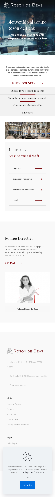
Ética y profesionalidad (18, 424)
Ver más (10, 263)
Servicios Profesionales (23, 189)
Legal (15, 200)
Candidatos (12, 419)
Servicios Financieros (22, 179)
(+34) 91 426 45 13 (18, 385)
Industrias (11, 414)
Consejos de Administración (27, 105)
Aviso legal (12, 443)
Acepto (27, 485)
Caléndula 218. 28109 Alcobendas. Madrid (28, 376)
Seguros (16, 168)
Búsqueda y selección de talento (27, 90)
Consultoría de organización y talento (27, 98)
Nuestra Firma (14, 404)
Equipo (10, 409)
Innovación (27, 112)
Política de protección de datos (31, 472)
